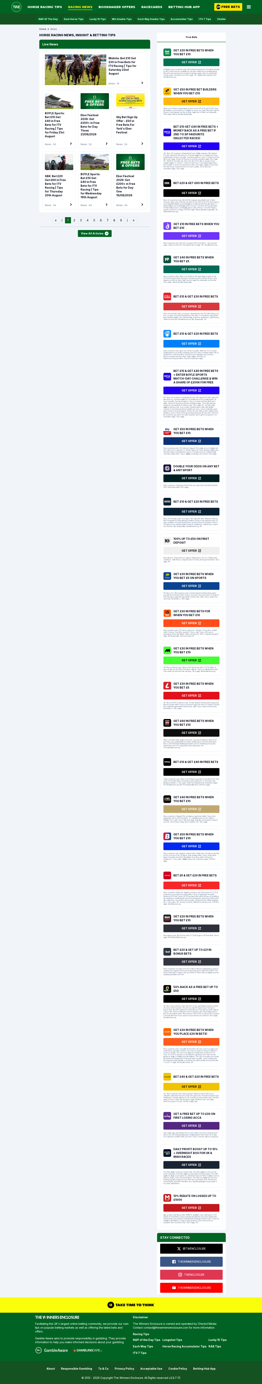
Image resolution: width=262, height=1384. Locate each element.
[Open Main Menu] (249, 6)
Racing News (80, 7)
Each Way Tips (143, 1346)
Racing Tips (141, 1334)
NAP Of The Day (48, 19)
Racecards (151, 7)
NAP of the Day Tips (146, 1339)
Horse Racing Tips (45, 7)
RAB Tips (214, 1346)
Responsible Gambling (76, 1368)
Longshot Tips (172, 1339)
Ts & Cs (103, 1368)
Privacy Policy (124, 1368)
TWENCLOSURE (194, 1274)
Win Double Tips (122, 19)
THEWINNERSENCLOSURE (194, 1261)
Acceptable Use (151, 1368)
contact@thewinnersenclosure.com (165, 1327)
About (50, 1368)
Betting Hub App (184, 7)
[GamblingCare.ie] (87, 1350)
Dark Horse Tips (73, 19)
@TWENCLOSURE (194, 1248)
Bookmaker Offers (117, 7)
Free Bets (191, 37)
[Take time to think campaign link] (131, 1305)
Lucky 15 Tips (98, 19)
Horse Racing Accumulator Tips (184, 1346)
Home (42, 29)
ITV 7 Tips (205, 19)
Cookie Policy (177, 1368)
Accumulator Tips (182, 19)
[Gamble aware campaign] (56, 1350)
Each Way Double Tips (151, 19)
